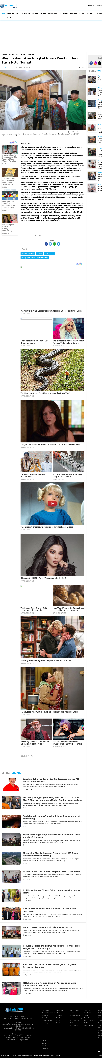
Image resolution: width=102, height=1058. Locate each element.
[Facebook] (91, 63)
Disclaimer (46, 1055)
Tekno (44, 1040)
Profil (99, 1013)
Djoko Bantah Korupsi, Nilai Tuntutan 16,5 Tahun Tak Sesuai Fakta (49, 910)
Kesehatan (88, 1013)
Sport (100, 1033)
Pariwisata (73, 1023)
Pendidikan (60, 1018)
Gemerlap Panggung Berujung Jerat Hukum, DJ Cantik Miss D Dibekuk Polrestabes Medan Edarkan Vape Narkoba (52, 798)
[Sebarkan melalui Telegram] (58, 244)
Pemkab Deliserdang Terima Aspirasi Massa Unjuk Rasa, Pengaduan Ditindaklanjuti (51, 947)
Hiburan (82, 13)
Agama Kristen (75, 1015)
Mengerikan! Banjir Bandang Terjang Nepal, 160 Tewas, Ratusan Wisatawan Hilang (51, 854)
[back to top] (99, 1051)
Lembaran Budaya (76, 1018)
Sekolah (59, 1023)
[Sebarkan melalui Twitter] (50, 244)
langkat (39, 253)
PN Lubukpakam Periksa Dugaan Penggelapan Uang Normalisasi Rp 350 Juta (49, 984)
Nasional (45, 1048)
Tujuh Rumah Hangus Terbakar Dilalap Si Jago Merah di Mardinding (51, 817)
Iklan (52, 1055)
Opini (86, 1015)
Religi (44, 1046)
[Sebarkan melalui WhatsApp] (54, 244)
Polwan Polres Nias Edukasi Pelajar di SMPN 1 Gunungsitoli (52, 871)
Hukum (58, 1020)
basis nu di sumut (28, 253)
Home (3, 13)
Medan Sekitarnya (23, 13)
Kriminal (35, 13)
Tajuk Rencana (89, 1018)
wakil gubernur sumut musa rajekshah (35, 258)
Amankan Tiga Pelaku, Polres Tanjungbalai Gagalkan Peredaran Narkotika (50, 965)
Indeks (9, 18)
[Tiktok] (99, 63)
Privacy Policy (37, 1055)
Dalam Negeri (53, 13)
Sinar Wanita (74, 1025)
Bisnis (44, 1043)
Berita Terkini (88, 1025)
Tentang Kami (4, 1055)
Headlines (10, 13)
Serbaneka (87, 1010)
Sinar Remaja (74, 1020)
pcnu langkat (49, 253)
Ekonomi (59, 1015)
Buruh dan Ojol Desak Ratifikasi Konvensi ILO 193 (47, 927)
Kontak (58, 1055)
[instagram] (95, 63)
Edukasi (89, 13)
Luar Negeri (64, 13)
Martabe (43, 13)
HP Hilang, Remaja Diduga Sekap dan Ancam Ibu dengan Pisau (52, 891)
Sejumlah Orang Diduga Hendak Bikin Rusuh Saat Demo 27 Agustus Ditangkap (53, 836)
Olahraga (73, 13)
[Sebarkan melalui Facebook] (46, 244)
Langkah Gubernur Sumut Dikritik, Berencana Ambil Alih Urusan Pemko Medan (51, 780)
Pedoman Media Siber (24, 1055)
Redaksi (4, 68)
